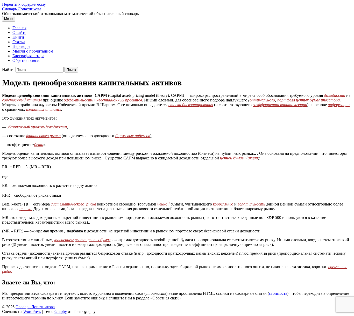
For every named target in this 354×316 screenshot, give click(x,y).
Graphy (60, 311)
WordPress (32, 311)
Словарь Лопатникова (21, 9)
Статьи (18, 42)
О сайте (19, 32)
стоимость (278, 293)
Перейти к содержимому (24, 4)
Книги (18, 37)
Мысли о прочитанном (32, 51)
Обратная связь (25, 60)
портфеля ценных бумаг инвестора (308, 100)
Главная (19, 28)
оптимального (262, 100)
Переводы (21, 46)
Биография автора (28, 56)
